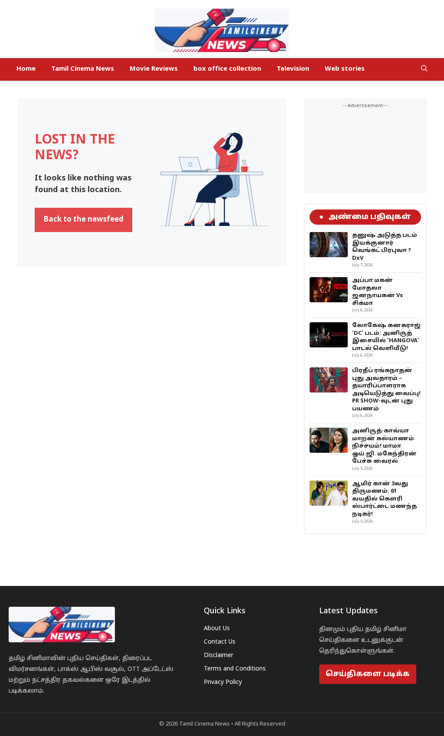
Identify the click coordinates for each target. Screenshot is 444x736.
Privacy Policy (223, 682)
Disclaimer (218, 655)
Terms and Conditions (235, 669)
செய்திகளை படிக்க (368, 674)
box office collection (227, 69)
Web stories (345, 69)
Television (293, 69)
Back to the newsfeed (83, 219)
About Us (217, 628)
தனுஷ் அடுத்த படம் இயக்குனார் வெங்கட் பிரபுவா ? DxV (384, 247)
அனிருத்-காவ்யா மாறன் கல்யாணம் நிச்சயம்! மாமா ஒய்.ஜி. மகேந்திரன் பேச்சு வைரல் (384, 446)
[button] (424, 69)
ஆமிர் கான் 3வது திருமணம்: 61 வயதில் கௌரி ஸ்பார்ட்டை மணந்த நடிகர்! (384, 499)
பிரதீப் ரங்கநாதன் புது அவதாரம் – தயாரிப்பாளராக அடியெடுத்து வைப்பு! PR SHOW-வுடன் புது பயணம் (386, 389)
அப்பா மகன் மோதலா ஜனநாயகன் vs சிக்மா (377, 292)
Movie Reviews (154, 69)
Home (26, 69)
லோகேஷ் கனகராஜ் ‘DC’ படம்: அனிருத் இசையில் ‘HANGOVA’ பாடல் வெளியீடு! (386, 337)
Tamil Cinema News (82, 69)
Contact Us (219, 642)
